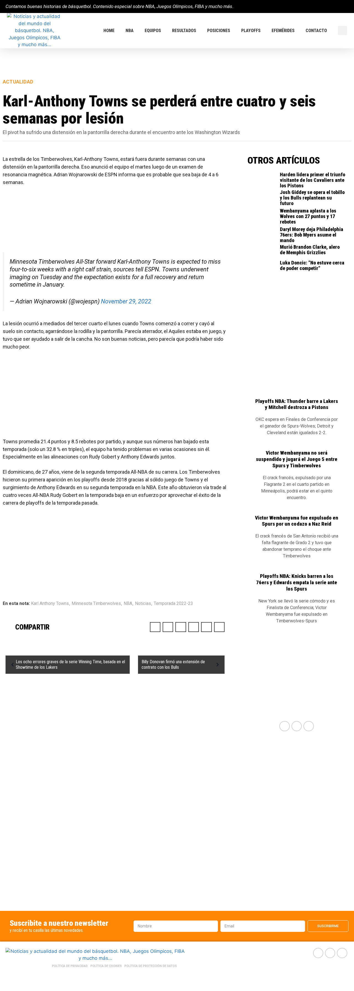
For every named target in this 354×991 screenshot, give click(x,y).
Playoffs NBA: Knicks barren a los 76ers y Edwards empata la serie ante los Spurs (296, 582)
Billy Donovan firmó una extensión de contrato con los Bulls (173, 664)
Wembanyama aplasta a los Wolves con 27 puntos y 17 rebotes (308, 216)
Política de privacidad (70, 966)
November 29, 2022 (126, 301)
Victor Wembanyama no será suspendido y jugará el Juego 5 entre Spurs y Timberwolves (296, 459)
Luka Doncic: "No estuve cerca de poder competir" (312, 265)
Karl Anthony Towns (50, 603)
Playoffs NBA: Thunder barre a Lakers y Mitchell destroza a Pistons (296, 404)
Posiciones (218, 30)
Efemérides (283, 30)
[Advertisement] (115, 222)
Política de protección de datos (150, 966)
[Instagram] (346, 6)
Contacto (316, 30)
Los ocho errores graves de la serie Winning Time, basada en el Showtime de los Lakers (70, 664)
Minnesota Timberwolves (96, 603)
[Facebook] (327, 6)
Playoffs (251, 30)
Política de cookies (106, 966)
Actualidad (18, 82)
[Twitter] (336, 6)
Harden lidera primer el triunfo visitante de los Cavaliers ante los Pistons (312, 180)
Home (108, 30)
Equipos (153, 30)
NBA (130, 30)
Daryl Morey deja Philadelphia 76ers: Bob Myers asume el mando (311, 234)
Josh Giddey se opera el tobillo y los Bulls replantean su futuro (312, 197)
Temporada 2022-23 (173, 603)
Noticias (143, 603)
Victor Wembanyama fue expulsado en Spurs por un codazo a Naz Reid (297, 521)
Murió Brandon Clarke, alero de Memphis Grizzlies (310, 249)
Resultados (184, 30)
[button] (342, 30)
